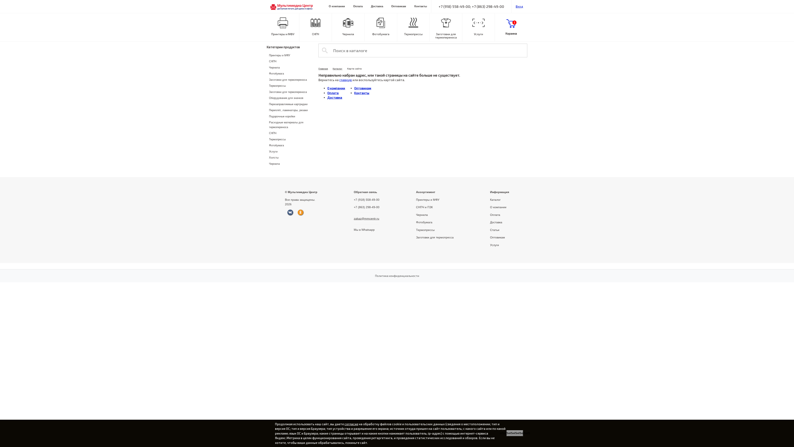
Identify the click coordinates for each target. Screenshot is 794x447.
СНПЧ (315, 34)
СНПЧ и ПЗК (424, 207)
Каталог (337, 68)
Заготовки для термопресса (435, 237)
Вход (519, 6)
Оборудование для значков (286, 98)
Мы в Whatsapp (364, 229)
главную (345, 80)
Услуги (478, 34)
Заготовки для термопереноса (446, 35)
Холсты (274, 157)
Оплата (358, 6)
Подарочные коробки (282, 116)
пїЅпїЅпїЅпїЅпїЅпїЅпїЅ (515, 433)
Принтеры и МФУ (282, 34)
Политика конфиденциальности (397, 276)
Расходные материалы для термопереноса (286, 125)
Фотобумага (380, 34)
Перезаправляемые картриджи (288, 104)
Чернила (348, 34)
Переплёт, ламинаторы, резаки (288, 110)
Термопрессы (413, 34)
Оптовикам (398, 6)
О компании (337, 6)
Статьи (494, 230)
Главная (323, 68)
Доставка (377, 6)
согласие (351, 424)
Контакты (420, 6)
